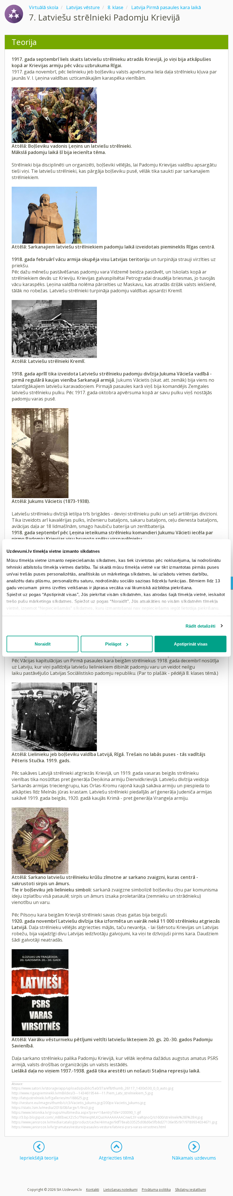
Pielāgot (113, 644)
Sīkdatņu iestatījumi (190, 1189)
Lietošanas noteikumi (120, 1189)
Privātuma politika (156, 1189)
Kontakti (92, 1189)
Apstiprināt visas (190, 644)
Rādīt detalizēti (201, 625)
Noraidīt (43, 644)
